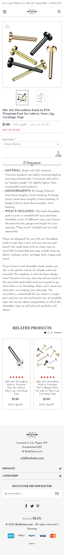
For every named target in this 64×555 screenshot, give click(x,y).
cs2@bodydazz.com (32, 458)
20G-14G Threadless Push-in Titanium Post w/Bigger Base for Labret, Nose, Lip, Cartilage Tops (48, 388)
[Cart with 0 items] (59, 12)
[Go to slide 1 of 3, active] (45, 333)
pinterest (38, 506)
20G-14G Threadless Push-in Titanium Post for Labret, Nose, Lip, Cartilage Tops (16, 388)
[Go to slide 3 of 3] (52, 333)
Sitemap (32, 529)
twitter (32, 506)
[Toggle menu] (4, 11)
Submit (57, 493)
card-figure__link (16, 356)
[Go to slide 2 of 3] (48, 333)
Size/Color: (9, 139)
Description (34, 163)
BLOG (37, 518)
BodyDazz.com (24, 524)
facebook (26, 506)
